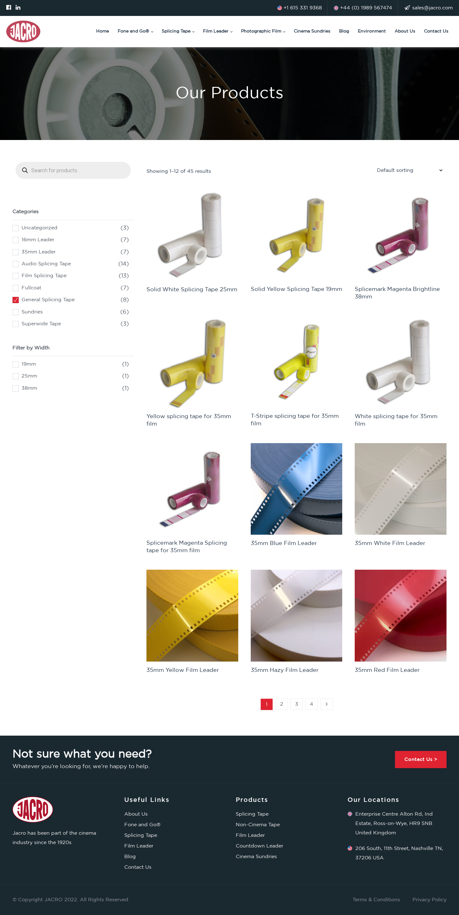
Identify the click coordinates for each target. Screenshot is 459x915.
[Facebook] (8, 7)
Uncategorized (39, 228)
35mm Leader (39, 252)
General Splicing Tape (48, 300)
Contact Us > (420, 759)
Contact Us (436, 31)
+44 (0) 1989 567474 (365, 8)
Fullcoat (31, 288)
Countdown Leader (259, 846)
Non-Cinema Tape (258, 824)
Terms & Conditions (376, 900)
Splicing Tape (176, 31)
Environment (372, 31)
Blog (344, 31)
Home (102, 31)
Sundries (32, 312)
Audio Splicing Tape (46, 264)
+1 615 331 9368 (302, 8)
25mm (29, 376)
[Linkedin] (18, 7)
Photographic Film (261, 31)
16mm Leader (38, 240)
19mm (29, 364)
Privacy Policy (429, 900)
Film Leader (216, 31)
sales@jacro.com (432, 8)
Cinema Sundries (312, 31)
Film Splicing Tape (44, 275)
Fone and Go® (133, 31)
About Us (405, 31)
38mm (29, 388)
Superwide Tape (41, 324)
